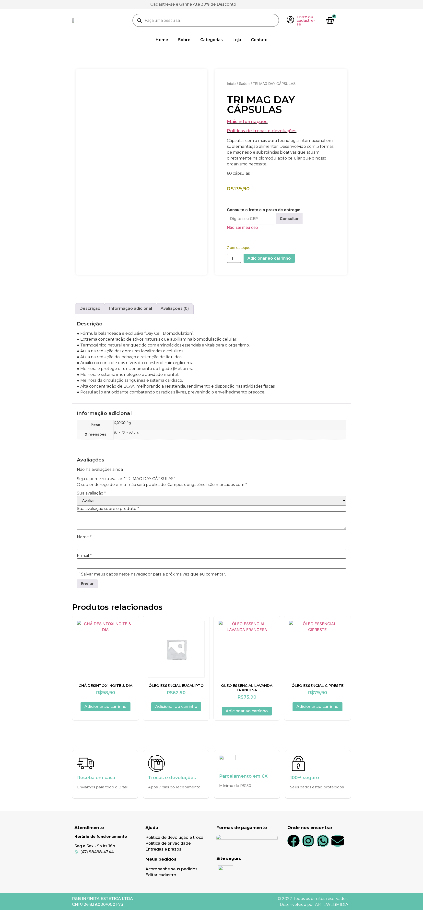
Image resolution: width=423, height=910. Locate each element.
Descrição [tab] (90, 308)
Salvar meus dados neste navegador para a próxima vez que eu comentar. (153, 574)
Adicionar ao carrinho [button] (105, 706)
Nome (84, 537)
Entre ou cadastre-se (306, 20)
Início (231, 83)
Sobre (184, 39)
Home (162, 39)
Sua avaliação (91, 493)
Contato (259, 39)
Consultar (289, 218)
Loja (237, 39)
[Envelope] (337, 841)
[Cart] (330, 20)
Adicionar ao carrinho (269, 258)
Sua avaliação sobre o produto (108, 509)
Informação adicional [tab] (130, 308)
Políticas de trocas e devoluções (261, 130)
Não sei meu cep (242, 227)
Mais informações (247, 121)
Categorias (211, 39)
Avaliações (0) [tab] (175, 308)
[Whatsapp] (323, 841)
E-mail (84, 556)
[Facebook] (293, 841)
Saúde (244, 83)
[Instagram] (308, 841)
